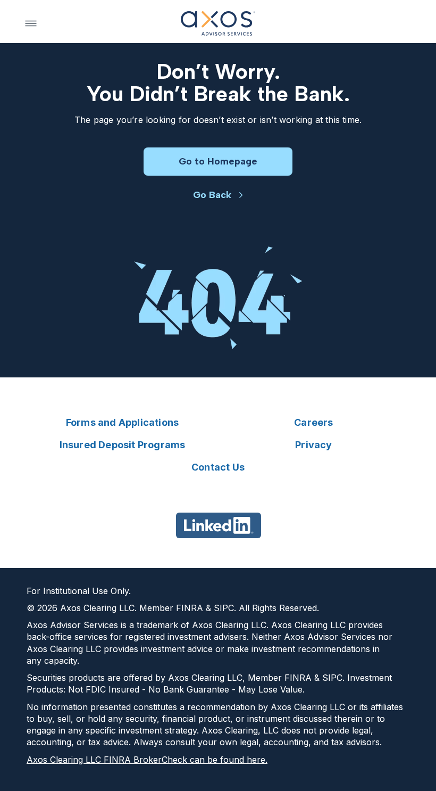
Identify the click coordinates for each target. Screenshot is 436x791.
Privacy (313, 444)
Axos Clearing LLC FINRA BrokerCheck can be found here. (147, 759)
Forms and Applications (122, 422)
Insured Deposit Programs (123, 444)
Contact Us (218, 467)
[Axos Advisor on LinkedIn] (218, 525)
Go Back (212, 195)
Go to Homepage (218, 161)
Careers (313, 422)
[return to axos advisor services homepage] (218, 23)
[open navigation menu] (30, 23)
